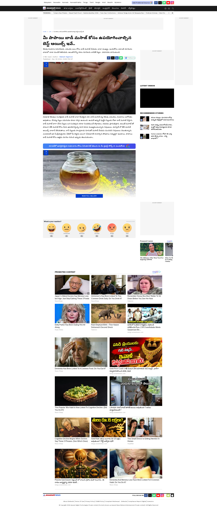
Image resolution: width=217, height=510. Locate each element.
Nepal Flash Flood (75, 13)
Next (172, 13)
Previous (169, 13)
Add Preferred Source (141, 3)
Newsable (56, 2)
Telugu (85, 2)
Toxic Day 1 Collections (108, 13)
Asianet (51, 495)
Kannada (65, 2)
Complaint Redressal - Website (116, 501)
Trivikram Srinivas (151, 13)
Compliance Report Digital (137, 501)
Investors (150, 501)
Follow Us (131, 58)
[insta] (172, 2)
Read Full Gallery (89, 196)
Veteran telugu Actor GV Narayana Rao (131, 13)
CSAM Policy (100, 501)
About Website (68, 501)
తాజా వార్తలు (68, 8)
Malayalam (47, 2)
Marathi (110, 2)
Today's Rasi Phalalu (60, 13)
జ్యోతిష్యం (131, 8)
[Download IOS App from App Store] (172, 495)
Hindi (104, 2)
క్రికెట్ (90, 8)
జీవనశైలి (97, 8)
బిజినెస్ (123, 8)
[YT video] (168, 2)
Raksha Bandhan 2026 (90, 13)
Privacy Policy (89, 501)
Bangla (97, 2)
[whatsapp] (164, 2)
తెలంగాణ (115, 8)
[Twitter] (160, 2)
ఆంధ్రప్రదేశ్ (106, 8)
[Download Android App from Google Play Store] (168, 495)
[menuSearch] (173, 8)
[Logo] (52, 8)
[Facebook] (156, 2)
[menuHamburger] (169, 8)
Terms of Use (79, 501)
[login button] (166, 8)
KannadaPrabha (75, 2)
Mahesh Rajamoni (66, 57)
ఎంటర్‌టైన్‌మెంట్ (80, 8)
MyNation (117, 2)
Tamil (92, 2)
